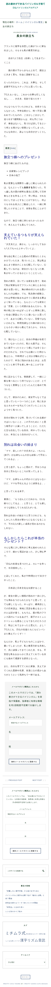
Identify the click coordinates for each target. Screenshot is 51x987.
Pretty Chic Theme (12, 984)
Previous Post (15, 780)
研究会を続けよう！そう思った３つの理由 (21, 903)
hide (13, 148)
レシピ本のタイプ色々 (13, 911)
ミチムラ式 (15, 932)
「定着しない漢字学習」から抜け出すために (22, 891)
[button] (25, 15)
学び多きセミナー (32, 934)
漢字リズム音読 (32, 940)
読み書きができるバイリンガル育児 (25, 5)
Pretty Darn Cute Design (36, 984)
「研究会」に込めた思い (14, 907)
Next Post (37, 780)
